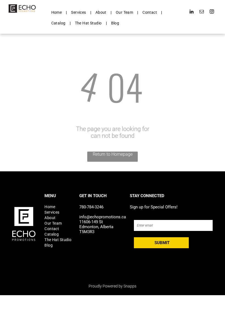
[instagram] (212, 12)
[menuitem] (57, 12)
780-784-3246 (91, 207)
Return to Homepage (113, 154)
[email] (201, 12)
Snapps (129, 286)
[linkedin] (191, 12)
